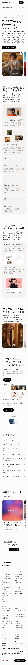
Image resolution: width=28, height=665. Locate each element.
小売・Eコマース (19, 589)
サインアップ (14, 549)
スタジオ (4, 589)
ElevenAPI (4, 606)
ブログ (16, 608)
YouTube (4, 643)
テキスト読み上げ (6, 574)
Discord (4, 645)
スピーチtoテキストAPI (7, 621)
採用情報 (17, 639)
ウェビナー (17, 621)
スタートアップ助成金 (20, 616)
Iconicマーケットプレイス (20, 611)
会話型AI (17, 576)
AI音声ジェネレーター (7, 593)
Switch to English (19, 660)
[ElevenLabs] (6, 2)
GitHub (3, 641)
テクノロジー (18, 587)
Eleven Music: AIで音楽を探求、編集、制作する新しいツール (12, 525)
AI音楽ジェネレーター (7, 587)
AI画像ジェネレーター (7, 595)
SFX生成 (4, 580)
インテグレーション (19, 578)
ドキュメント (18, 623)
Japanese (6, 565)
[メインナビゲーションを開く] (25, 2)
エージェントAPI (6, 610)
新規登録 (7, 380)
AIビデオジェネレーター (7, 598)
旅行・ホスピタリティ (20, 591)
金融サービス (18, 582)
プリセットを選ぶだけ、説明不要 (13, 120)
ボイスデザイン (5, 591)
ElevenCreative (5, 571)
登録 (21, 2)
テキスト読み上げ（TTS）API (6, 618)
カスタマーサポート (19, 593)
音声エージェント (19, 574)
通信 (16, 580)
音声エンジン (5, 613)
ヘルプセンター (18, 619)
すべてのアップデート (10, 496)
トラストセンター (19, 627)
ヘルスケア (17, 585)
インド (16, 629)
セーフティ (17, 641)
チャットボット (18, 595)
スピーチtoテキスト (6, 576)
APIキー (4, 627)
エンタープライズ (19, 625)
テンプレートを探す (8, 47)
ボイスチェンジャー (6, 578)
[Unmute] (21, 53)
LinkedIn (4, 639)
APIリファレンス (6, 608)
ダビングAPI (5, 615)
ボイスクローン (5, 582)
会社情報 (17, 636)
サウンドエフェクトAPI (7, 623)
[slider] (12, 335)
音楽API (4, 625)
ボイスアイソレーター (7, 585)
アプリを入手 (8, 410)
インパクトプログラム (20, 614)
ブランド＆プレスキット (20, 644)
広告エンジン (5, 601)
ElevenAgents (18, 571)
